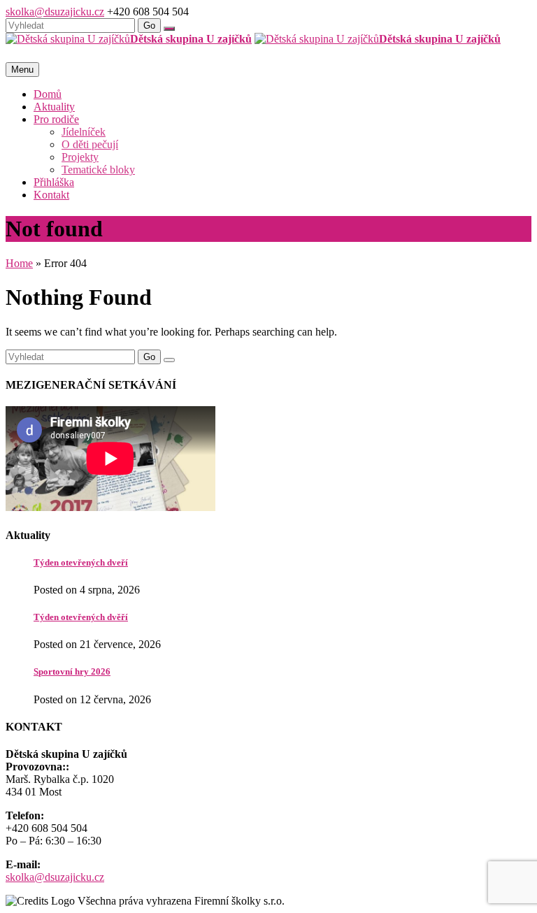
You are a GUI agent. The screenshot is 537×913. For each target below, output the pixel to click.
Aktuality (54, 107)
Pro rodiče (56, 119)
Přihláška (54, 182)
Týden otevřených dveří (81, 562)
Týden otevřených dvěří (81, 617)
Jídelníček (84, 132)
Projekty (80, 157)
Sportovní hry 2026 (72, 671)
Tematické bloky (98, 169)
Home (19, 263)
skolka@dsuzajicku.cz (55, 11)
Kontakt (51, 195)
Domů (48, 94)
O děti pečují (90, 144)
